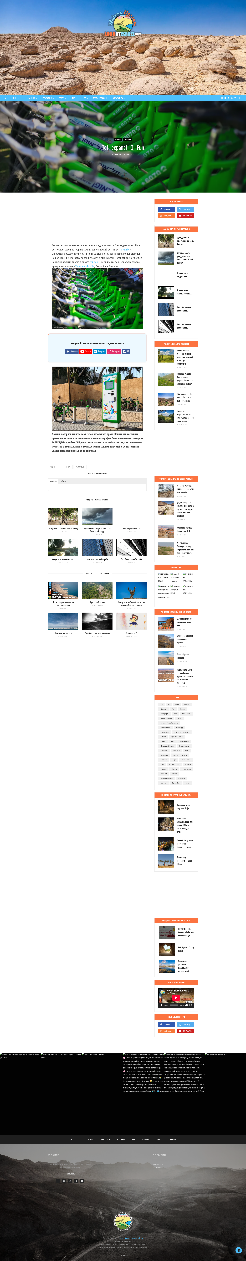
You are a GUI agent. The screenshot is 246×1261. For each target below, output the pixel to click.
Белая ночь (157, 1168)
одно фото (164, 755)
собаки (174, 774)
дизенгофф (179, 728)
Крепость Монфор (97, 602)
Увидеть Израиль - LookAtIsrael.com (131, 1238)
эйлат (187, 783)
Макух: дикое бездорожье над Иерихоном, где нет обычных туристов (185, 547)
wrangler (182, 709)
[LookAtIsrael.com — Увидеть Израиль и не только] (123, 23)
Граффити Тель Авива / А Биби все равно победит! (186, 932)
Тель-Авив (30, 98)
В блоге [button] (63, 481)
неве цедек (176, 751)
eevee (177, 704)
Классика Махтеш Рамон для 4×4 (184, 529)
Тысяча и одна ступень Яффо (183, 806)
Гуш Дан (94, 262)
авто (175, 714)
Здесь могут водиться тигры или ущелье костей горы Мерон (185, 415)
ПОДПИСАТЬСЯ (124, 1073)
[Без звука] (186, 1005)
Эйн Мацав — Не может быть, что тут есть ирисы (184, 397)
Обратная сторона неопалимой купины (185, 639)
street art (163, 709)
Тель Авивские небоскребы (97, 559)
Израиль (118, 139)
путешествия (187, 769)
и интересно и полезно (182, 732)
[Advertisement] (123, 76)
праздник (188, 764)
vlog (173, 709)
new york (186, 704)
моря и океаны (184, 746)
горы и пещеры (165, 728)
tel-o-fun (54, 467)
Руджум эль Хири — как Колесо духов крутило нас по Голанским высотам (185, 676)
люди (172, 741)
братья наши (186, 714)
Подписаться (165, 598)
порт (162, 764)
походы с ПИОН (174, 764)
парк (174, 760)
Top (123, 1256)
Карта (15, 98)
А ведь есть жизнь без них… (63, 559)
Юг (85, 98)
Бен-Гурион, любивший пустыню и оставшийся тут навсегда (131, 604)
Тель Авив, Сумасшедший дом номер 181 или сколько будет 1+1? (185, 825)
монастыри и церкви (167, 746)
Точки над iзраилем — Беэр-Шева (185, 861)
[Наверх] (239, 1250)
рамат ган (80, 467)
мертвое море (184, 741)
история (163, 737)
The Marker (124, 249)
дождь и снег (165, 732)
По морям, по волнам (63, 633)
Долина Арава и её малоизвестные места (185, 622)
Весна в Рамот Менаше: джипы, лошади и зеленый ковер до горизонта (185, 357)
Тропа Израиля (100, 98)
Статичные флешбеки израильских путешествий (183, 966)
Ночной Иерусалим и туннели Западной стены (185, 843)
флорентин (181, 778)
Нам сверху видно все (131, 528)
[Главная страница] (6, 98)
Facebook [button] (53, 481)
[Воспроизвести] (161, 1005)
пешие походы (186, 760)
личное (163, 741)
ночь (186, 751)
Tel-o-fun (80, 266)
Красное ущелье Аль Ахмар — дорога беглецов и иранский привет (185, 378)
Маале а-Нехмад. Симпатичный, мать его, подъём (185, 489)
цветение (163, 783)
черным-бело (176, 783)
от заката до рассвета (180, 755)
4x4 (162, 704)
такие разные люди (167, 778)
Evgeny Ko (117, 154)
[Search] (239, 98)
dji (169, 704)
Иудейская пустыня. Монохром (97, 633)
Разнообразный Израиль (184, 656)
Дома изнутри (158, 1164)
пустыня (174, 769)
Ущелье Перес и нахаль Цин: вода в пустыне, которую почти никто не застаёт (185, 509)
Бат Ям (90, 266)
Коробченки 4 (131, 633)
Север (61, 98)
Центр (73, 98)
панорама (164, 760)
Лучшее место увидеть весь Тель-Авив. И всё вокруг (97, 530)
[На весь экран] (190, 1005)
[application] (176, 998)
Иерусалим (47, 98)
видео (179, 718)
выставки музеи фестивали (169, 723)
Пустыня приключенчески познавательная (63, 604)
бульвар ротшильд (166, 718)
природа (163, 769)
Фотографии (164, 714)
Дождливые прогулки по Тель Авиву (63, 528)
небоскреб (164, 751)
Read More (71, 1173)
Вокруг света (117, 98)
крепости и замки (177, 737)
